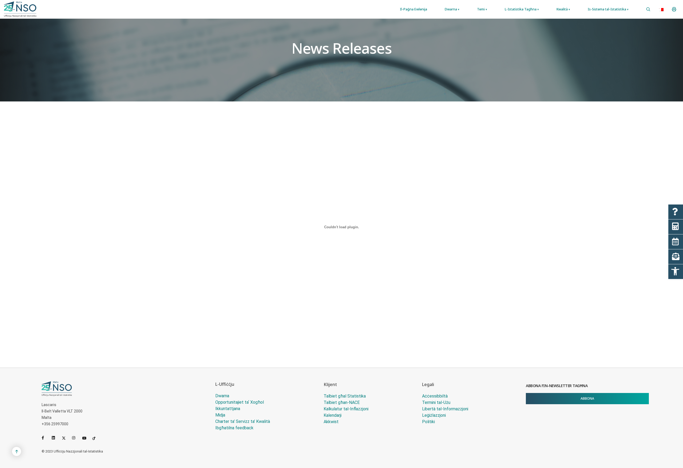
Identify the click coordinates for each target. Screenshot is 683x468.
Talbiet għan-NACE (342, 402)
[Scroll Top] (16, 451)
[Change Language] (661, 9)
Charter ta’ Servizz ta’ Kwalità (242, 421)
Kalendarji (333, 415)
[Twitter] (66, 438)
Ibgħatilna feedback (234, 427)
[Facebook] (46, 438)
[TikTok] (96, 438)
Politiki (428, 421)
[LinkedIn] (56, 438)
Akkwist (331, 421)
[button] (675, 271)
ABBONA (587, 398)
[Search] (648, 9)
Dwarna (222, 395)
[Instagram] (76, 438)
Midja (220, 415)
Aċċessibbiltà (435, 396)
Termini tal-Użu (436, 402)
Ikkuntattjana (227, 408)
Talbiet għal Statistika (345, 396)
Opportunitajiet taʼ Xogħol (239, 402)
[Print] (674, 9)
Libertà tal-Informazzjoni (445, 408)
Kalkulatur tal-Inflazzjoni (346, 408)
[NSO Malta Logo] (20, 9)
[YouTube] (86, 438)
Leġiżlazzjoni (434, 415)
